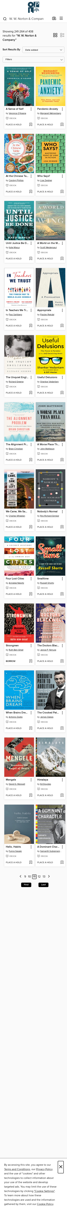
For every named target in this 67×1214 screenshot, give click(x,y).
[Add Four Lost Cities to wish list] (31, 594)
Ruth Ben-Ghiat (16, 650)
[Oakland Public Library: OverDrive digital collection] (33, 7)
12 (39, 877)
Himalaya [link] (42, 779)
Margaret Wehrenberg (50, 113)
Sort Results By (11, 49)
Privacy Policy (44, 1169)
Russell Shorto (47, 583)
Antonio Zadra (16, 717)
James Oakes (46, 717)
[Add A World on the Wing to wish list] (62, 259)
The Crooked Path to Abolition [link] (49, 712)
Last (43, 884)
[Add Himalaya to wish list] (62, 795)
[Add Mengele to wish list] (31, 795)
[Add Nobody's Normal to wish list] (62, 527)
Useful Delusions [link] (47, 377)
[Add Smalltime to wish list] (62, 594)
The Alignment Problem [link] (17, 444)
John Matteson (47, 448)
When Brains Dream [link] (17, 712)
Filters (8, 59)
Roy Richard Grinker (49, 516)
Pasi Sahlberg (15, 314)
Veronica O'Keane (17, 113)
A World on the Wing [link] (49, 243)
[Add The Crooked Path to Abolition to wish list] (62, 728)
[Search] (5, 18)
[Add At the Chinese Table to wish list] (31, 192)
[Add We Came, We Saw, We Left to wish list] (31, 527)
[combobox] (26, 19)
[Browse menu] (61, 18)
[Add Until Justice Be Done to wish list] (31, 259)
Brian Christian (16, 448)
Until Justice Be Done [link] (17, 243)
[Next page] (49, 877)
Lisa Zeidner (46, 180)
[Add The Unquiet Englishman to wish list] (31, 393)
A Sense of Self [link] (15, 109)
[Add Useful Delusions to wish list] (62, 393)
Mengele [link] (11, 779)
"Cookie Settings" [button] (44, 1191)
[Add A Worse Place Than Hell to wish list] (62, 460)
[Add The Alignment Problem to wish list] (31, 460)
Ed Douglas (45, 784)
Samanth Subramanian (51, 851)
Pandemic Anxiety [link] (47, 109)
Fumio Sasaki (15, 851)
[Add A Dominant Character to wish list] (62, 862)
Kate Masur (14, 247)
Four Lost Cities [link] (15, 578)
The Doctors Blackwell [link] (49, 645)
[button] (55, 36)
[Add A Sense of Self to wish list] (31, 125)
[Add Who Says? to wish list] (62, 192)
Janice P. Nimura (48, 650)
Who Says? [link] (43, 176)
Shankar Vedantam (49, 381)
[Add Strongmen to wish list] (31, 661)
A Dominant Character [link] (49, 846)
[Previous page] (21, 877)
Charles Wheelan (17, 516)
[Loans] (54, 19)
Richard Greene (16, 381)
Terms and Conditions (17, 1169)
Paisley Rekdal (47, 314)
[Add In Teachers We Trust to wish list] (31, 326)
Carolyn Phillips (16, 180)
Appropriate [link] (44, 310)
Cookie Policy (45, 1204)
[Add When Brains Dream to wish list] (31, 728)
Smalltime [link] (43, 578)
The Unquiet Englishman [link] (17, 377)
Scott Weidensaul (48, 247)
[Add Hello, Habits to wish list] (31, 862)
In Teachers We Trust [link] (17, 310)
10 (29, 877)
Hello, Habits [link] (13, 846)
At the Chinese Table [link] (17, 176)
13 (44, 877)
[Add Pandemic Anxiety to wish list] (62, 125)
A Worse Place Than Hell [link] (49, 444)
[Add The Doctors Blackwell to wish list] (62, 661)
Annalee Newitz (16, 583)
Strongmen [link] (12, 645)
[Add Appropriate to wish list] (62, 326)
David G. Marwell (17, 784)
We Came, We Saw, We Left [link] (17, 511)
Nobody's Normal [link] (47, 511)
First (26, 884)
